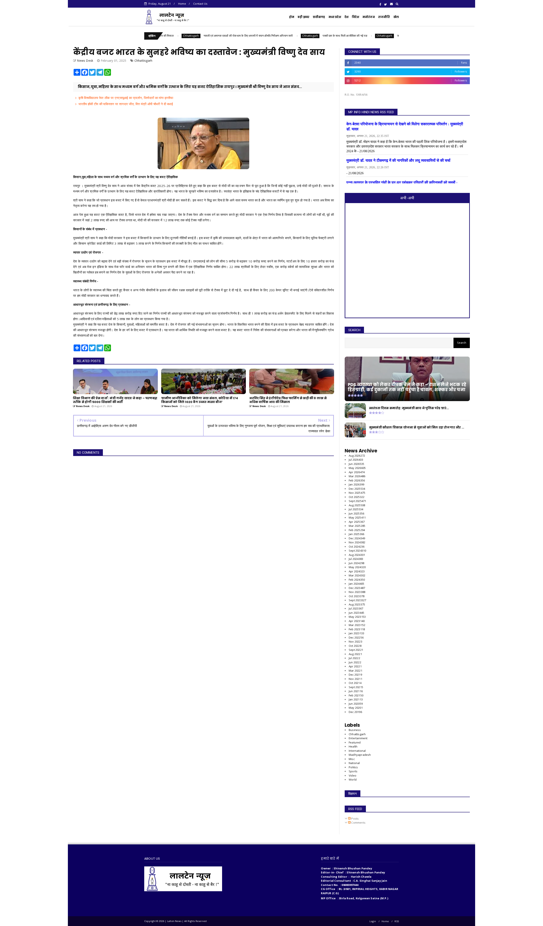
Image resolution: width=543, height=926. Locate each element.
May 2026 (357, 468)
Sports (353, 771)
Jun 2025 (356, 513)
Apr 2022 (355, 666)
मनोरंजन (368, 17)
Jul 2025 (356, 509)
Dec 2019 (355, 712)
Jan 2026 (356, 484)
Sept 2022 (356, 650)
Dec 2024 (357, 538)
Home (182, 4)
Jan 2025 (356, 534)
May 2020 (356, 708)
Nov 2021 (355, 679)
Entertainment (358, 738)
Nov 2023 (357, 592)
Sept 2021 (356, 687)
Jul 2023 (356, 608)
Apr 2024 (357, 571)
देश (346, 17)
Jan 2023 (356, 633)
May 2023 (357, 617)
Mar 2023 (357, 625)
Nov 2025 (357, 493)
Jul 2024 (356, 559)
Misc (352, 759)
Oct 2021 (355, 683)
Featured (355, 742)
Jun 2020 (356, 704)
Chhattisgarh (265, 36)
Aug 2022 (355, 654)
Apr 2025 (357, 522)
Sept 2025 (357, 501)
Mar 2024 (357, 575)
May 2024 (357, 567)
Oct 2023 (356, 596)
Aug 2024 (357, 555)
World (353, 779)
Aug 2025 (357, 505)
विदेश (355, 17)
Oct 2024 (356, 546)
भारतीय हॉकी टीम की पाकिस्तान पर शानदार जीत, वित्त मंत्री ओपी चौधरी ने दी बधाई (125, 104)
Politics (353, 767)
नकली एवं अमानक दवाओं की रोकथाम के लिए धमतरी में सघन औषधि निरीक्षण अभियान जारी (203, 36)
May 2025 (357, 517)
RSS (397, 921)
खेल (396, 17)
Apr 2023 (357, 621)
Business (355, 730)
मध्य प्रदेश (335, 17)
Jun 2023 (356, 613)
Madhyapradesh (360, 755)
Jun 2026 (356, 464)
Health (353, 746)
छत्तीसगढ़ (319, 17)
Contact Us (200, 4)
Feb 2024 (357, 580)
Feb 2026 (357, 480)
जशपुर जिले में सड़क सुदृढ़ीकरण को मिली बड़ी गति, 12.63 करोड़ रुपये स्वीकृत (390, 36)
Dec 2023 (357, 588)
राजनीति (384, 17)
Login (372, 921)
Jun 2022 (355, 662)
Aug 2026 (357, 455)
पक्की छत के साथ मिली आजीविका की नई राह (300, 36)
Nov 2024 (357, 542)
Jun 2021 (356, 691)
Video (352, 775)
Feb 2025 (357, 530)
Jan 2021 (356, 699)
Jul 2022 (354, 658)
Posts (355, 818)
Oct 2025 (356, 497)
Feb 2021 (356, 695)
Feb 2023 (357, 629)
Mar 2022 (355, 670)
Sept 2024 (357, 550)
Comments (358, 822)
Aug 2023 (357, 604)
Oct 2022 (355, 646)
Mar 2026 (357, 476)
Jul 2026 (356, 460)
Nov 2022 (355, 641)
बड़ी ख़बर (303, 17)
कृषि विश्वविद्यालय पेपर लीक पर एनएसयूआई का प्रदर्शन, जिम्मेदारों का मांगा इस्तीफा (125, 98)
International (357, 751)
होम (291, 17)
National (354, 763)
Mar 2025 (357, 526)
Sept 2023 (357, 600)
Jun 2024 (356, 563)
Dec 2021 (355, 674)
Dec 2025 (357, 489)
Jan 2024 (356, 584)
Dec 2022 (356, 637)
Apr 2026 (357, 472)
